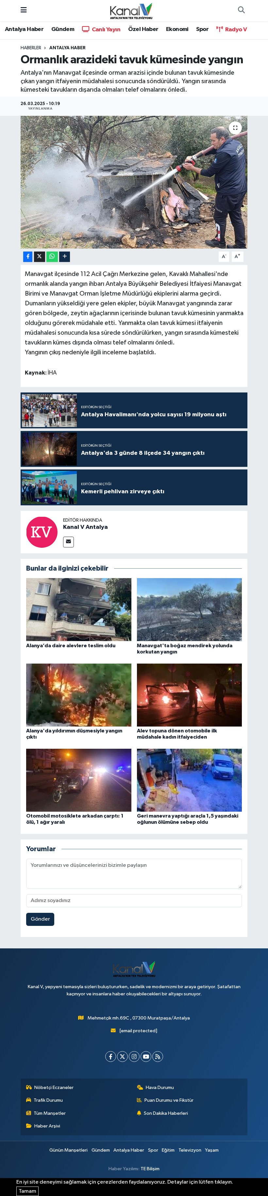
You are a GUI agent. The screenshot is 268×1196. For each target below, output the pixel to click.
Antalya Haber (24, 29)
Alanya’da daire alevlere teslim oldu (70, 645)
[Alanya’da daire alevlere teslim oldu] (78, 609)
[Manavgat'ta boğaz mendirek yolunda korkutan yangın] (189, 609)
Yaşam (212, 1150)
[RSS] (157, 1056)
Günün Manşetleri (68, 1150)
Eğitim (168, 1150)
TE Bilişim (150, 1168)
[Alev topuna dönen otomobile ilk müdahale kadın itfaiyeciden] (189, 695)
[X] (122, 1056)
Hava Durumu (160, 1087)
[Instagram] (134, 1056)
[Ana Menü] (24, 10)
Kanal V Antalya (85, 527)
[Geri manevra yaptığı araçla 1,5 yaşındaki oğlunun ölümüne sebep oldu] (189, 780)
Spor (202, 29)
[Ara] (241, 11)
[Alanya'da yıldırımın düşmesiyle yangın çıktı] (78, 695)
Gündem (62, 29)
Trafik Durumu (48, 1100)
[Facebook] (110, 1056)
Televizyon (189, 1150)
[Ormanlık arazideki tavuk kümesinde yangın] (134, 182)
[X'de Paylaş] (39, 257)
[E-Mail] (68, 542)
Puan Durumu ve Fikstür (168, 1100)
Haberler (31, 48)
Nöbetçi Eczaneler (54, 1087)
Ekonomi (177, 29)
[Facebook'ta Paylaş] (27, 257)
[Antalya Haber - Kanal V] (131, 10)
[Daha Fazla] (64, 257)
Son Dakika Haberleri (166, 1113)
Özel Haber (143, 29)
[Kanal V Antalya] (42, 532)
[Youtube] (146, 1056)
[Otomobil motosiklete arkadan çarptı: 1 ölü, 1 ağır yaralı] (78, 780)
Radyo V (235, 30)
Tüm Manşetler (50, 1113)
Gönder (40, 919)
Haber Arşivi (47, 1126)
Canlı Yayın (105, 30)
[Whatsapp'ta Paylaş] (52, 257)
